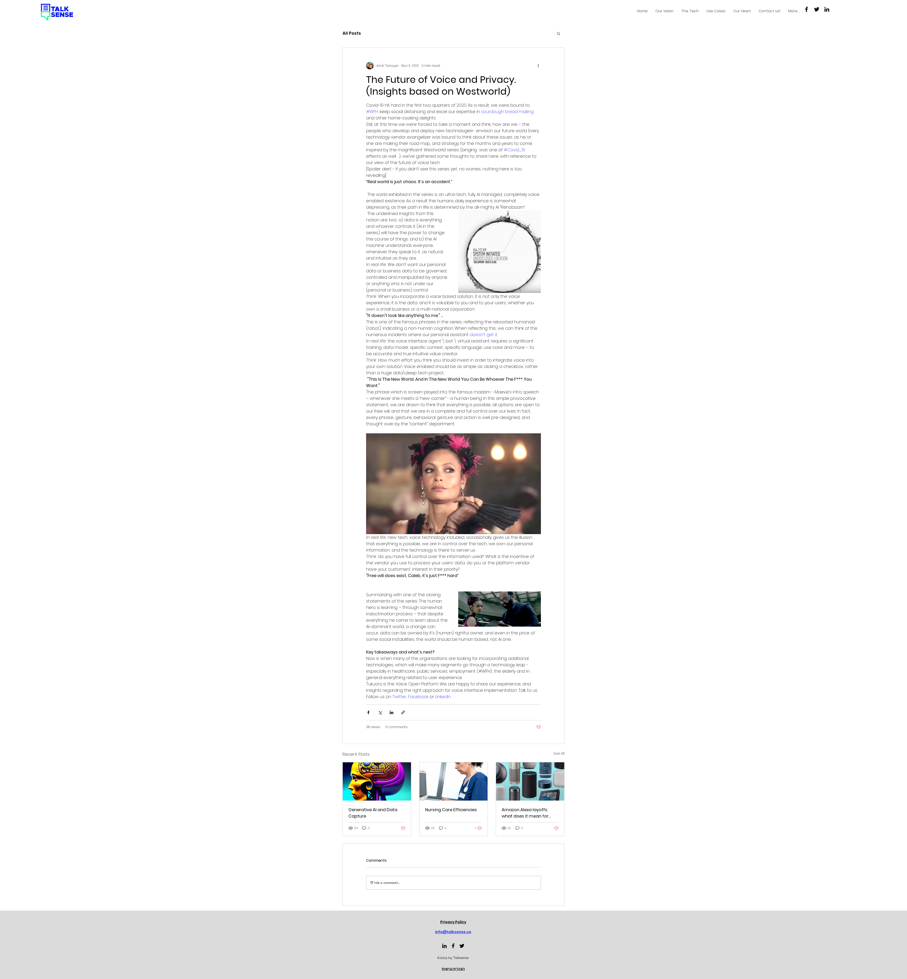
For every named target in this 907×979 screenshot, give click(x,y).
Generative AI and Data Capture (372, 813)
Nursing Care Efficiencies (451, 810)
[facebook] (453, 946)
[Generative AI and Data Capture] (377, 781)
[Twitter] (816, 9)
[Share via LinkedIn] (391, 712)
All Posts (351, 33)
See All (559, 753)
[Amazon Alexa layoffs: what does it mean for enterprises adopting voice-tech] (530, 781)
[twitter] (462, 946)
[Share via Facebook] (368, 712)
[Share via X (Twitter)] (380, 712)
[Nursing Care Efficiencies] (453, 781)
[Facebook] (806, 9)
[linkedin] (444, 946)
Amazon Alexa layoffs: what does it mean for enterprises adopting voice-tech (525, 813)
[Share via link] (403, 712)
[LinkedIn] (826, 9)
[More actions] (538, 65)
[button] (558, 33)
